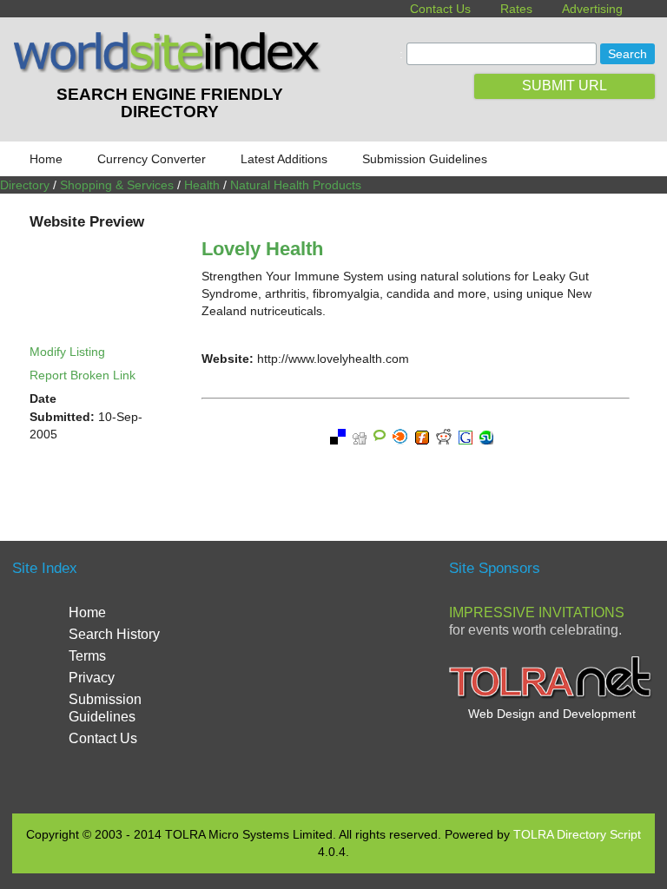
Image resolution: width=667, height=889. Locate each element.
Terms (87, 656)
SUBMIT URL (564, 85)
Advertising (592, 9)
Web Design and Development (552, 714)
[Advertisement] (377, 674)
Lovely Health (262, 249)
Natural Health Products (295, 185)
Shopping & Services (117, 185)
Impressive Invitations (536, 612)
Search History (114, 634)
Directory (25, 185)
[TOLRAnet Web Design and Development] (552, 696)
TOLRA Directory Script (577, 834)
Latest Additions (284, 159)
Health (202, 185)
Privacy (92, 677)
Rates (516, 9)
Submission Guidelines (424, 159)
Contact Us (440, 9)
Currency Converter (151, 159)
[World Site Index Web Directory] (169, 69)
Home (46, 159)
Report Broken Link (82, 375)
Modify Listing (67, 352)
